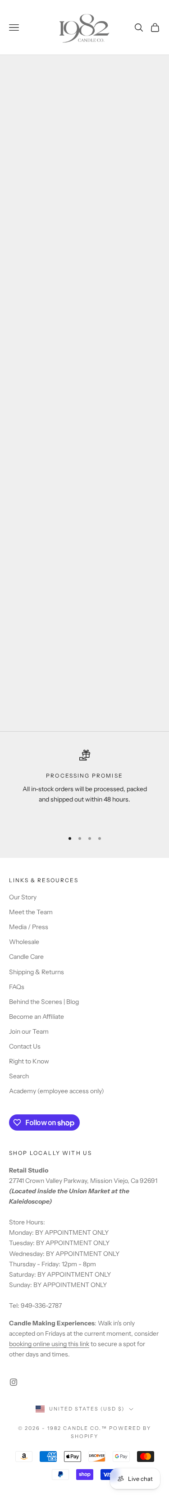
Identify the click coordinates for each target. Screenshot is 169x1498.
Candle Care (26, 957)
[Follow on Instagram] (13, 1382)
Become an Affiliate (36, 1016)
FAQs (16, 987)
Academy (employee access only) (56, 1091)
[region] (84, 786)
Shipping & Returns (36, 972)
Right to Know (29, 1061)
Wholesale (24, 942)
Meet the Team (31, 912)
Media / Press (28, 927)
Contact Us (25, 1046)
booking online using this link (49, 1344)
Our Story (23, 897)
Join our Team (29, 1031)
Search (19, 1076)
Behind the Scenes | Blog (44, 1002)
